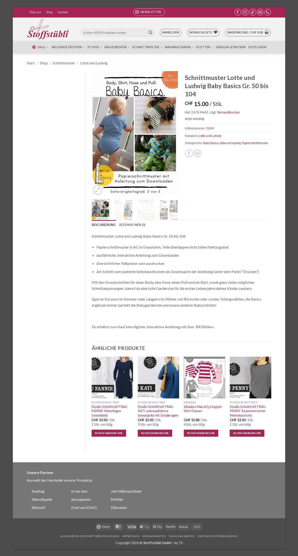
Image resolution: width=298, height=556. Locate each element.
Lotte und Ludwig (94, 63)
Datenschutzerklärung (218, 536)
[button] (149, 12)
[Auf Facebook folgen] (237, 12)
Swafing (38, 491)
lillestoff (38, 507)
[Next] (170, 133)
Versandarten (154, 536)
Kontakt (63, 12)
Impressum (130, 536)
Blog (49, 12)
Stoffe (93, 47)
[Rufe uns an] (267, 12)
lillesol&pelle (42, 499)
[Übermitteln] (150, 33)
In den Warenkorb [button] (109, 433)
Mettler (117, 499)
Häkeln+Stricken (231, 47)
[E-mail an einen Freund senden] (197, 153)
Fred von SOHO (84, 507)
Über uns (35, 12)
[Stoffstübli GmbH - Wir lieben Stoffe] (49, 29)
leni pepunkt (81, 499)
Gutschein (257, 47)
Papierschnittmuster (255, 143)
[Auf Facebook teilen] (189, 153)
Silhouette (119, 507)
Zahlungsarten (182, 536)
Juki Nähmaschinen (126, 491)
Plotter (203, 47)
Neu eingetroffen (67, 47)
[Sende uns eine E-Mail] (260, 12)
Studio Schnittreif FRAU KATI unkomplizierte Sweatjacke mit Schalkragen (158, 411)
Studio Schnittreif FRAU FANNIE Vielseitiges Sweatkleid (109, 411)
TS (181, 543)
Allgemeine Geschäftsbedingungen (89, 536)
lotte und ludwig (230, 143)
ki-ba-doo (79, 491)
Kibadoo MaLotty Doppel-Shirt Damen (203, 409)
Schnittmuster (145, 47)
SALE (41, 47)
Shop (44, 63)
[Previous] (99, 133)
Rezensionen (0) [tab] (132, 225)
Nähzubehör (116, 47)
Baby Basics (211, 143)
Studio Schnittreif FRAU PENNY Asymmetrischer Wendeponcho (248, 411)
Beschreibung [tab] (104, 225)
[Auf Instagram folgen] (245, 12)
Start (31, 63)
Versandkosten (228, 112)
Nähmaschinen (178, 47)
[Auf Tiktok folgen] (252, 12)
